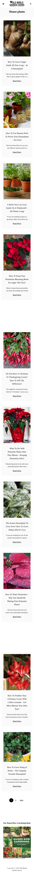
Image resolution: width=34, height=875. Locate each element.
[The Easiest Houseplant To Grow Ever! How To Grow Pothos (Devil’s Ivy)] (17, 500)
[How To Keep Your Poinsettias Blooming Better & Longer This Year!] (17, 252)
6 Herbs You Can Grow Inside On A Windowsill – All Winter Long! (17, 208)
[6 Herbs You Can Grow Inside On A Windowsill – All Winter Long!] (17, 181)
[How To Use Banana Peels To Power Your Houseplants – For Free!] (17, 110)
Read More (17, 81)
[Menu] (3, 4)
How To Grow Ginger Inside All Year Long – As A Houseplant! (17, 65)
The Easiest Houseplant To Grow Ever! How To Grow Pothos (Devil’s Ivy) (17, 526)
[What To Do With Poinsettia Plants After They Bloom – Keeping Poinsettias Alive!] (17, 425)
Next (21, 800)
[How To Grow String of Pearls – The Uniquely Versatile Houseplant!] (17, 747)
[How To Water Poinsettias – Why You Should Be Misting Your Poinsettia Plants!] (17, 571)
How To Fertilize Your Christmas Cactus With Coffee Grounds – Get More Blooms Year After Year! (17, 702)
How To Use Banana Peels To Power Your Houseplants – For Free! (17, 136)
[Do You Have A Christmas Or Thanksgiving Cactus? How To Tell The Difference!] (17, 350)
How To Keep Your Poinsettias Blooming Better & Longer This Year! (17, 279)
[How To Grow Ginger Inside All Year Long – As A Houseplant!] (17, 38)
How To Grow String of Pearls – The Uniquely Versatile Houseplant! (17, 770)
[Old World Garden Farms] (17, 4)
